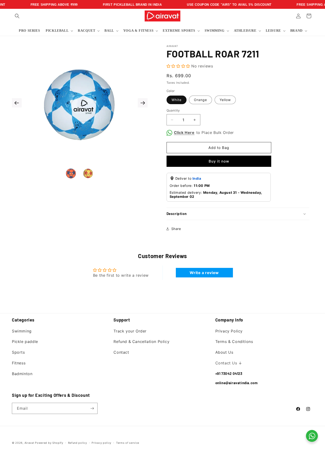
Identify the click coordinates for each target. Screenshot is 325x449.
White (177, 100)
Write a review (204, 272)
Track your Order (130, 331)
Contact (121, 352)
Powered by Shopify (49, 442)
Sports (18, 352)
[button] (17, 16)
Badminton (22, 373)
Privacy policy (101, 442)
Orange (200, 100)
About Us (224, 352)
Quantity (173, 110)
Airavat (29, 442)
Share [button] (176, 229)
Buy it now (219, 161)
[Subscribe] (92, 408)
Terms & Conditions (234, 341)
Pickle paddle (25, 341)
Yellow (225, 100)
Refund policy (77, 442)
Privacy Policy (229, 331)
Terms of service (127, 442)
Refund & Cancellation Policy (141, 341)
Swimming (22, 331)
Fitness (18, 363)
